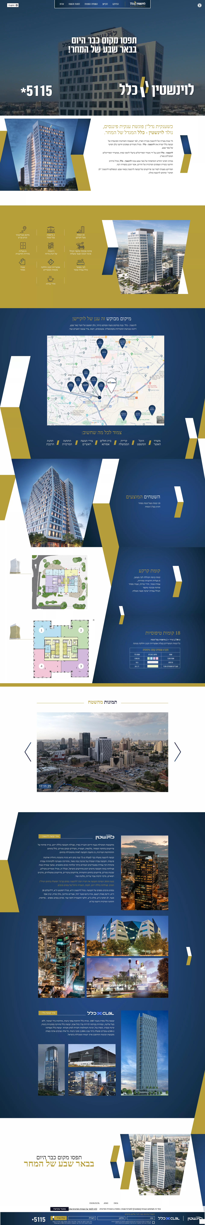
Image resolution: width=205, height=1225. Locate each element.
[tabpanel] (102, 752)
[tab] (13, 1124)
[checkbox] (153, 1222)
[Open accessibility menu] (199, 5)
